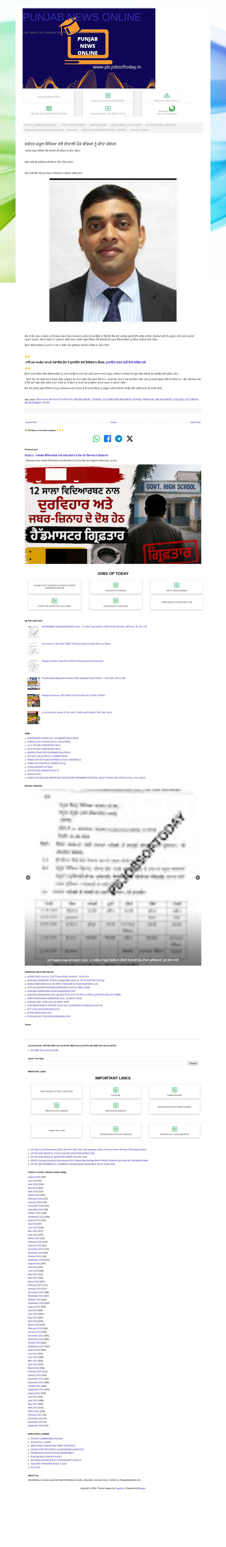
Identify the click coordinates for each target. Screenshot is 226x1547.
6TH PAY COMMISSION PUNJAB (40, 125)
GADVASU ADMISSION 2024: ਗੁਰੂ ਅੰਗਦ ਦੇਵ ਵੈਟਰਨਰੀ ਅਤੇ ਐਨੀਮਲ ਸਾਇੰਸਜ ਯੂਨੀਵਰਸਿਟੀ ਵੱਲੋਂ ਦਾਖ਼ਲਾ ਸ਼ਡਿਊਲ (74, 995)
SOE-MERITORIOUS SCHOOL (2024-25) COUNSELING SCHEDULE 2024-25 (65, 1005)
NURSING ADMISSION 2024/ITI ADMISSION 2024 (51, 991)
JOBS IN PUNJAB (97, 125)
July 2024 (32, 1267)
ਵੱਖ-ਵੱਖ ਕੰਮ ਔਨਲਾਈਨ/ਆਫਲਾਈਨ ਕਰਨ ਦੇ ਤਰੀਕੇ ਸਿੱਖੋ (104, 130)
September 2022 (36, 1346)
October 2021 (34, 1386)
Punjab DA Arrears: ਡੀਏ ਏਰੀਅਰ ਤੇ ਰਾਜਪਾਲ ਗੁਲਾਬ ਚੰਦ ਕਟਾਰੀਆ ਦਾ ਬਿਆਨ (73, 695)
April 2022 (33, 1364)
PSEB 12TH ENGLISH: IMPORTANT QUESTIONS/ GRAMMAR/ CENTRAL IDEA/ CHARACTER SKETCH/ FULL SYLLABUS (86, 778)
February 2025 (35, 1242)
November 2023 (35, 1296)
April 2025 (33, 1235)
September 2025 (36, 1217)
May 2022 (32, 1361)
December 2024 (35, 1249)
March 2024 (33, 1281)
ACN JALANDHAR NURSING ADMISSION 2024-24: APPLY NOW (58, 987)
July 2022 (32, 1353)
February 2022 (35, 1371)
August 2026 (34, 1177)
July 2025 (32, 1224)
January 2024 (34, 1288)
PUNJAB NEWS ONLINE (82, 17)
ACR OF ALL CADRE (41, 1442)
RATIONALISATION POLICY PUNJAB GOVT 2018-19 (56, 1460)
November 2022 (35, 1339)
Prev (28, 877)
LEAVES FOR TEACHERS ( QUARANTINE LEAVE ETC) (57, 1449)
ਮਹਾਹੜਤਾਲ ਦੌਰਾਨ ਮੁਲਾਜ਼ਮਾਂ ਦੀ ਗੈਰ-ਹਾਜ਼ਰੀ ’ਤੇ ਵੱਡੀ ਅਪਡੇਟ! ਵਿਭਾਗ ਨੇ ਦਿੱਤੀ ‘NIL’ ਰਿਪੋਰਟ (77, 712)
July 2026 (32, 1181)
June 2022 (33, 1357)
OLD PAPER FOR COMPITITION (161, 125)
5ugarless (120, 1488)
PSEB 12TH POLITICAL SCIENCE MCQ (46, 763)
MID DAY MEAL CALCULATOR (126, 125)
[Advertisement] (106, 1521)
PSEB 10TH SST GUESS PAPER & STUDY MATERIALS (54, 760)
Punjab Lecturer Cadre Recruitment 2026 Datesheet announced (72, 661)
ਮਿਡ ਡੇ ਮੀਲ (35, 1467)
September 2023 (36, 1303)
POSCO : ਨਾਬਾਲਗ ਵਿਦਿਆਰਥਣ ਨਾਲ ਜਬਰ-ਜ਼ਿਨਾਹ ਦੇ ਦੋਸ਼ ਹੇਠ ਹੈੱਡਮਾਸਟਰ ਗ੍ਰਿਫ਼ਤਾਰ (66, 455)
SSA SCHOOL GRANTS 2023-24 (43, 770)
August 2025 (34, 1220)
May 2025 (32, 1231)
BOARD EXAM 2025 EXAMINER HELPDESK (49, 752)
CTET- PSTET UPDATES (73, 125)
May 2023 (32, 1317)
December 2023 (35, 1292)
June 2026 (33, 1184)
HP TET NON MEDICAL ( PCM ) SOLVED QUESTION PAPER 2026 (63, 1153)
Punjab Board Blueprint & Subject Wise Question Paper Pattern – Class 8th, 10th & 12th (84, 678)
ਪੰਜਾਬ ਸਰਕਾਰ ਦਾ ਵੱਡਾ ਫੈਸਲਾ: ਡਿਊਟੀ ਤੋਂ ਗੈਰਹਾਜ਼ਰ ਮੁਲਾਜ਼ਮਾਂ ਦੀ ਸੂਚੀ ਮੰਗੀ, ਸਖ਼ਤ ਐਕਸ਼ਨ (76, 644)
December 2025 (35, 1206)
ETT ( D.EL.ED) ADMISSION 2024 (43, 1009)
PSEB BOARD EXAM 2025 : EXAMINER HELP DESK (52, 738)
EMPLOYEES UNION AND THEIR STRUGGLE (53, 1446)
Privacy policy (34, 774)
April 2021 (33, 1407)
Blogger (141, 1488)
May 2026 (32, 1188)
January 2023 (34, 1332)
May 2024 (32, 1274)
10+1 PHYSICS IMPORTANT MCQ (43, 745)
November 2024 (35, 1253)
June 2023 (33, 1314)
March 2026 (33, 1195)
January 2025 (34, 1245)
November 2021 (35, 1382)
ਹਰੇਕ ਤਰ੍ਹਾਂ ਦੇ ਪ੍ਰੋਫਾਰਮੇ (139, 130)
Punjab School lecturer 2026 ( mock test (44, 130)
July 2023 (32, 1310)
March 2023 (33, 1325)
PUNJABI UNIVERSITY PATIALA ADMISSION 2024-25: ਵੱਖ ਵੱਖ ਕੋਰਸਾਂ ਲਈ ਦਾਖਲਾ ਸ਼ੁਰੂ (65, 980)
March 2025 (33, 1238)
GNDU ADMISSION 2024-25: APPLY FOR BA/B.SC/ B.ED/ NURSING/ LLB (62, 984)
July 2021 (32, 1397)
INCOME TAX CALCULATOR (44, 1050)
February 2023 (35, 1328)
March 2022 (33, 1368)
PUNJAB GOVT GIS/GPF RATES (46, 1456)
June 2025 (33, 1227)
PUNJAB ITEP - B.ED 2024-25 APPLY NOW (48, 1002)
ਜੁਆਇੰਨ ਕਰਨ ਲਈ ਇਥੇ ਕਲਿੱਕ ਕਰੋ (126, 362)
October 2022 (34, 1343)
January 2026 (34, 1202)
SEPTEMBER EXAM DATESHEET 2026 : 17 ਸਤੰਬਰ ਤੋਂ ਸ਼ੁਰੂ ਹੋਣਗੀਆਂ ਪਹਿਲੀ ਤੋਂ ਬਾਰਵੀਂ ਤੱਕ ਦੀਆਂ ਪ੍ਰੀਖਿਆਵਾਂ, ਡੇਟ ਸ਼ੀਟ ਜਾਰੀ (94, 627)
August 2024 (34, 1263)
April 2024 (33, 1278)
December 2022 (35, 1335)
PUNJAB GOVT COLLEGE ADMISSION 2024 (48, 1016)
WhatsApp (167, 112)
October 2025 (34, 1213)
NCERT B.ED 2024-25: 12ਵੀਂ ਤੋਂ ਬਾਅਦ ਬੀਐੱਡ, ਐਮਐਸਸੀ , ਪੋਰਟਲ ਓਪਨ (58, 977)
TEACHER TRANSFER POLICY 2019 (49, 1464)
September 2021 (36, 1389)
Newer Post (31, 422)
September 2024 (36, 1260)
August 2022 (34, 1350)
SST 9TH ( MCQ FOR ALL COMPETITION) (47, 756)
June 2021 (33, 1400)
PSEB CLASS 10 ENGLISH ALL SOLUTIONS (48, 742)
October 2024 (34, 1256)
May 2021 (32, 1404)
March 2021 (33, 1411)
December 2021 (35, 1379)
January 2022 (34, 1375)
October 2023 (34, 1299)
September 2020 (36, 1425)
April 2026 (33, 1191)
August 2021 (34, 1393)
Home (114, 422)
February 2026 (35, 1199)
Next (198, 877)
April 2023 (33, 1321)
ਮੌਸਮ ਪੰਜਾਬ (72, 130)
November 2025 (35, 1209)
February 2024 (35, 1285)
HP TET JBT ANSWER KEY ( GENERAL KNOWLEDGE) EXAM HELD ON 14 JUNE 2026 (73, 1164)
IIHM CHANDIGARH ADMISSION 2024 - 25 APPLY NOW (54, 998)
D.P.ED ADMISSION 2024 (39, 1013)
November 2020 (35, 1422)
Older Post (195, 422)
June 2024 (33, 1271)
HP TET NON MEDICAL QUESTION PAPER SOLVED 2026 (59, 1157)
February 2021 (35, 1415)
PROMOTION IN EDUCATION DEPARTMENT (52, 1453)
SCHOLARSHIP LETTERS (40, 767)
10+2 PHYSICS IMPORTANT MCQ (43, 749)
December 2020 (35, 1418)
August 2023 (34, 1307)
